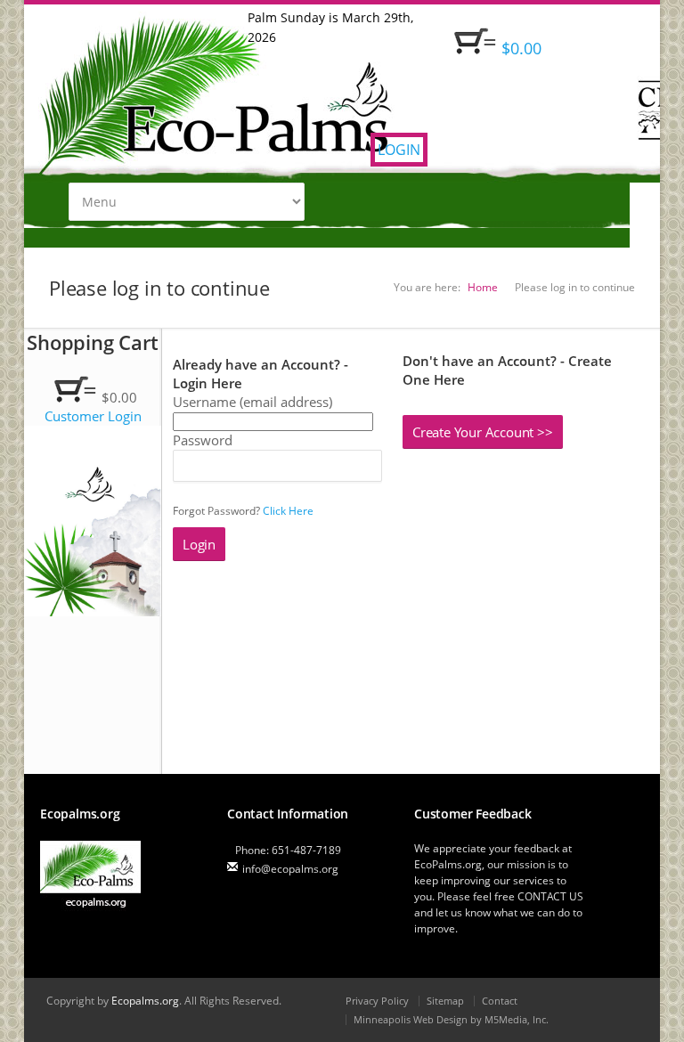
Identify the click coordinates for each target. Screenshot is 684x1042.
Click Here (288, 510)
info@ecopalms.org (290, 868)
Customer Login (93, 416)
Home (483, 287)
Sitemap (445, 1000)
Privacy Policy (377, 1000)
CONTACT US (550, 896)
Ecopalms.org (145, 1000)
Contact (499, 1000)
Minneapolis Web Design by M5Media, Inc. (451, 1019)
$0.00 (521, 48)
